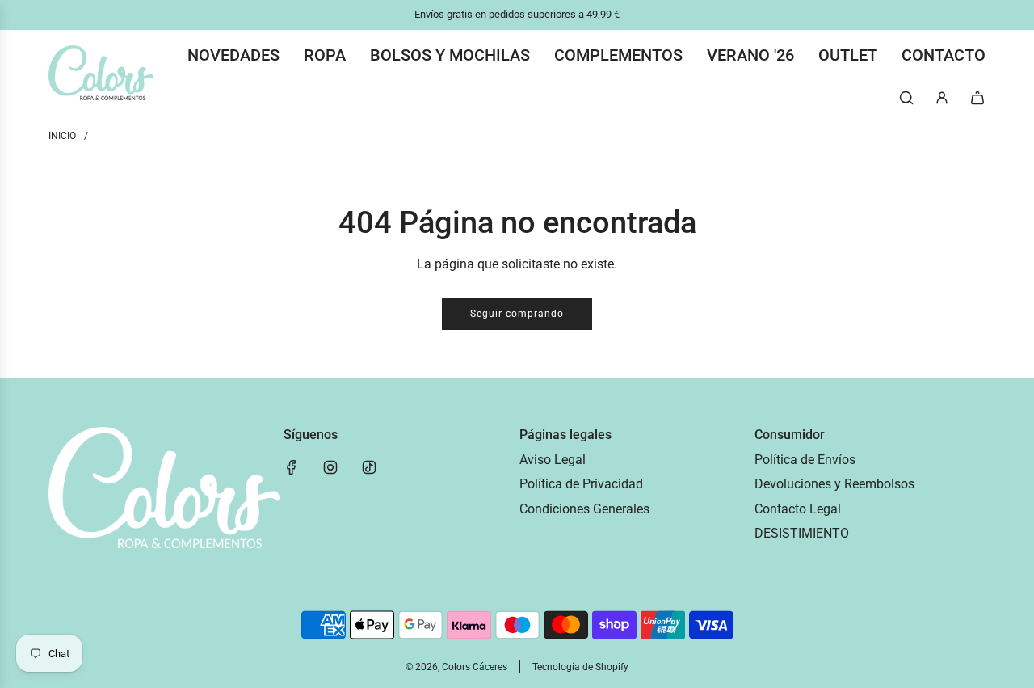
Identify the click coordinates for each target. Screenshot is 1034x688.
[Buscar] (906, 98)
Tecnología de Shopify (580, 667)
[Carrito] (977, 98)
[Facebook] (291, 467)
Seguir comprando (517, 313)
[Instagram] (330, 467)
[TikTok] (369, 467)
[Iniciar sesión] (942, 98)
